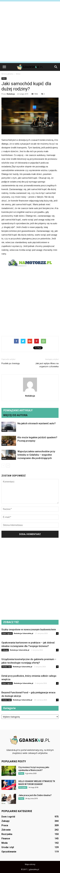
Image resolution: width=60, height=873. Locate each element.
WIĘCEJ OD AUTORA (15, 415)
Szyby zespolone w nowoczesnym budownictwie (28, 629)
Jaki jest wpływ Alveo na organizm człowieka (47, 365)
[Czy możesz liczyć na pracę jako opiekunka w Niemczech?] (8, 771)
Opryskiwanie (8, 851)
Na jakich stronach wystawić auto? (36, 423)
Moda (4, 842)
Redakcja (11, 94)
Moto (4, 78)
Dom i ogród (7, 633)
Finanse (5, 838)
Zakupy (5, 650)
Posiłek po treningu (10, 363)
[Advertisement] (30, 31)
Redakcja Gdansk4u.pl (23, 633)
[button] (56, 67)
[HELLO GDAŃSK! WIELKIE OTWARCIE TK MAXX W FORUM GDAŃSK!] (8, 785)
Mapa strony (30, 864)
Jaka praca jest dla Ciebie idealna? (35, 795)
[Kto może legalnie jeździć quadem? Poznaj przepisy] (8, 441)
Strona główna (7, 74)
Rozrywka (22, 787)
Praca (21, 773)
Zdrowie (6, 829)
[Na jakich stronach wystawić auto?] (8, 427)
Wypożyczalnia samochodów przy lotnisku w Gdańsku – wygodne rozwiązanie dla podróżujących (36, 455)
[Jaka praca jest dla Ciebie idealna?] (8, 799)
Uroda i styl (6, 667)
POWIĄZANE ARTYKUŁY (18, 410)
